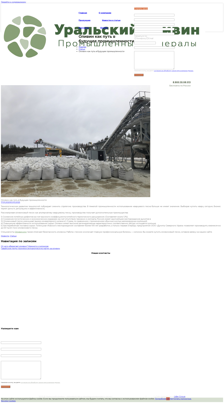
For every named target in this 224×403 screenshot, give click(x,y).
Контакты (84, 28)
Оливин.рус (21, 232)
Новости (5, 236)
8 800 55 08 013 (182, 82)
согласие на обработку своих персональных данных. (173, 71)
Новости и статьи (111, 20)
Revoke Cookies (8, 401)
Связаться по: (140, 36)
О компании (105, 13)
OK (167, 399)
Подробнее (160, 399)
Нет (171, 399)
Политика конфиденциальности (129, 396)
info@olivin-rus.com (101, 308)
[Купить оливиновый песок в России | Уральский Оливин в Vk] (100, 317)
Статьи (82, 49)
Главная (83, 13)
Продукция (84, 20)
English (104, 28)
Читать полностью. (182, 399)
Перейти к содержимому (13, 2)
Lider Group (179, 396)
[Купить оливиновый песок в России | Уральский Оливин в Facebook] (93, 317)
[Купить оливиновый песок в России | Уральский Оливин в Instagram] (107, 317)
